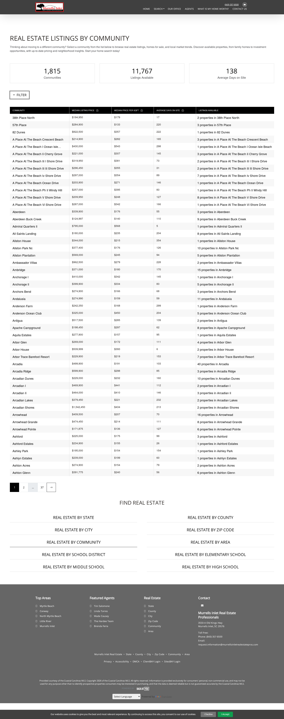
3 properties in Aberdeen (213, 212)
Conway (44, 611)
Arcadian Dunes (23, 378)
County (152, 611)
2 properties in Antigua (212, 320)
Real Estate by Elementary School (210, 554)
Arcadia (17, 364)
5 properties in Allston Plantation (218, 255)
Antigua (17, 320)
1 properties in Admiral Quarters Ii (219, 226)
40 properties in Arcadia (213, 364)
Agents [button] (189, 8)
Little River (45, 621)
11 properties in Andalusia (214, 299)
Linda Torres (101, 611)
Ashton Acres (21, 465)
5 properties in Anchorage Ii (215, 284)
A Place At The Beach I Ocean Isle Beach (35, 146)
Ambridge (18, 270)
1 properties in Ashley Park (215, 451)
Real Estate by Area (210, 542)
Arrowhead (19, 414)
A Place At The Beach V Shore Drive (36, 197)
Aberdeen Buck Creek (26, 219)
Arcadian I (19, 385)
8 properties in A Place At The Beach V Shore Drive (231, 197)
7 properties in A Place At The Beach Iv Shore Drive (231, 175)
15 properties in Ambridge (214, 270)
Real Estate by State (73, 517)
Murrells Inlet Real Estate (108, 654)
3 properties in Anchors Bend (216, 291)
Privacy (108, 661)
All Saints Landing (24, 233)
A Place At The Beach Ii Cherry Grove (37, 154)
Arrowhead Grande (24, 422)
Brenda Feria (101, 626)
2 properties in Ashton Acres (216, 465)
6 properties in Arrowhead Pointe (219, 429)
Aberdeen (18, 212)
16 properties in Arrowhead (215, 414)
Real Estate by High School (210, 567)
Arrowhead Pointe (24, 429)
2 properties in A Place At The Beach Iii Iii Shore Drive (232, 168)
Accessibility (122, 661)
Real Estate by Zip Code (210, 529)
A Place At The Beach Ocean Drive (35, 183)
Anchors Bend (21, 291)
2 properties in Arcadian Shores (218, 407)
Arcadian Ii (19, 393)
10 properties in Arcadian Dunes (218, 378)
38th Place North (23, 117)
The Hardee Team (104, 621)
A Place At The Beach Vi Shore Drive (36, 204)
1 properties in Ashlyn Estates (217, 458)
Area (150, 631)
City (150, 616)
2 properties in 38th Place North (218, 117)
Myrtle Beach (47, 606)
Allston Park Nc (22, 248)
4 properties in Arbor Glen (214, 342)
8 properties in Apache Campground (221, 328)
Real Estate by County (210, 517)
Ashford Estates (22, 443)
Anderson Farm (22, 306)
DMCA (136, 661)
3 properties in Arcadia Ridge (216, 371)
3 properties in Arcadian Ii (214, 393)
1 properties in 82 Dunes (213, 132)
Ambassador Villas (24, 262)
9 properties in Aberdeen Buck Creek (221, 219)
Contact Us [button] (240, 8)
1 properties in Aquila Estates (216, 335)
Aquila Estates (21, 335)
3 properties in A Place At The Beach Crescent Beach (232, 139)
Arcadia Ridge (21, 371)
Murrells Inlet (47, 626)
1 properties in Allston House (216, 241)
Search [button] (158, 8)
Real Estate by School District (73, 554)
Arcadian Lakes (22, 400)
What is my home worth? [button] (213, 8)
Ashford (17, 436)
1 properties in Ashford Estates (217, 443)
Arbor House (20, 349)
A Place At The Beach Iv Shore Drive (36, 175)
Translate (166, 696)
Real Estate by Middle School (73, 567)
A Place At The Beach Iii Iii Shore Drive (38, 168)
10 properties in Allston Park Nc (218, 248)
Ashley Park (20, 451)
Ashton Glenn (21, 472)
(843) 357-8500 (232, 4)
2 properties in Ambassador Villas (219, 262)
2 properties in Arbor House (215, 349)
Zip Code (153, 621)
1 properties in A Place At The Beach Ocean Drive (230, 183)
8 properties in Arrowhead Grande (219, 422)
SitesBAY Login (172, 661)
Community (154, 626)
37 (42, 487)
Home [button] (147, 8)
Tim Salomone (102, 606)
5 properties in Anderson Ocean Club (221, 313)
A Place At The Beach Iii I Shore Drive (37, 161)
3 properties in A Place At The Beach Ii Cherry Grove (232, 154)
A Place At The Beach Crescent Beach (37, 139)
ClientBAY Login (151, 661)
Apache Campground (26, 328)
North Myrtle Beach (50, 616)
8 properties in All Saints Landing (219, 233)
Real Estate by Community (74, 542)
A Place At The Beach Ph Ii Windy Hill (37, 190)
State (151, 606)
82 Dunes (18, 132)
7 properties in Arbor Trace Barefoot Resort (225, 356)
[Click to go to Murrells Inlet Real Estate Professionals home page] (50, 7)
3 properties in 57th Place (214, 125)
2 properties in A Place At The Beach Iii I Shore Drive (232, 161)
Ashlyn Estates (22, 458)
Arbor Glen (19, 342)
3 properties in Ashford (212, 436)
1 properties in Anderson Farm (217, 306)
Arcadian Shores (23, 407)
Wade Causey (101, 616)
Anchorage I (20, 277)
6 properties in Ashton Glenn (216, 472)
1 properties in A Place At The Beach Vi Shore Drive (231, 204)
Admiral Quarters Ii (24, 226)
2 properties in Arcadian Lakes (217, 400)
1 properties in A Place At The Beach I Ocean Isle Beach (234, 146)
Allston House (21, 241)
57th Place (19, 125)
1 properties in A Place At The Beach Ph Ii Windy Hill (232, 190)
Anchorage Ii (20, 284)
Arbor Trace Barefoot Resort (30, 356)
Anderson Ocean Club (27, 313)
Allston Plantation (23, 255)
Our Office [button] (175, 8)
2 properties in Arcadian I (213, 385)
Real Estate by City (74, 529)
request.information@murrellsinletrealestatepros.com (228, 644)
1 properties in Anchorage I (215, 277)
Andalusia (18, 299)
